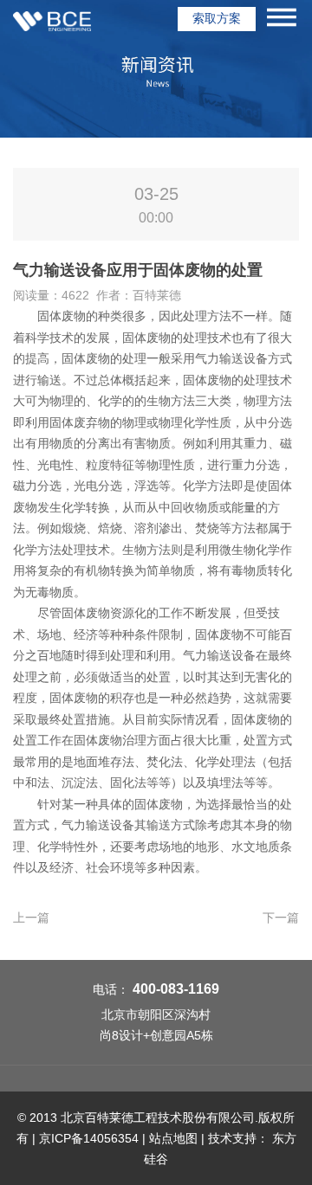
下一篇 (281, 917)
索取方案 (216, 18)
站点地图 (173, 1138)
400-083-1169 (176, 989)
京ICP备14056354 (89, 1138)
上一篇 (31, 917)
